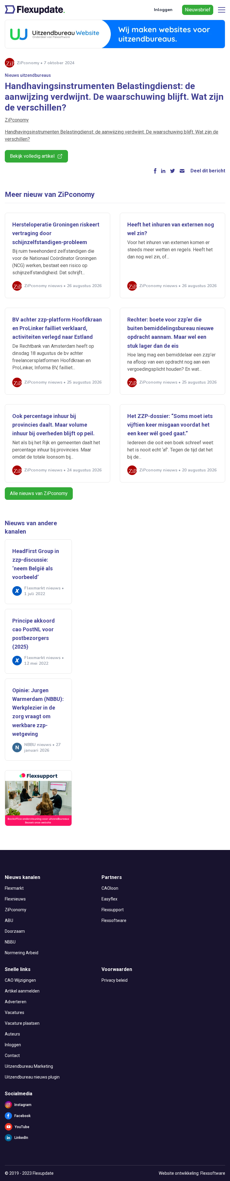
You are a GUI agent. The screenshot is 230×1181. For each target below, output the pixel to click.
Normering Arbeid (21, 952)
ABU (9, 920)
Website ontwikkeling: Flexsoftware (192, 1173)
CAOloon (110, 888)
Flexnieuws (15, 899)
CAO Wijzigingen (20, 980)
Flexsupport (113, 909)
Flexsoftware (114, 920)
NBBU (10, 942)
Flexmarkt (14, 888)
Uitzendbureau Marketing (29, 1066)
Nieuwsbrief (198, 10)
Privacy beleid (115, 980)
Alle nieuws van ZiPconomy (39, 493)
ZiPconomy (17, 120)
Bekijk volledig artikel (32, 156)
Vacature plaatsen (22, 1023)
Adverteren (15, 1001)
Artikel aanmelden (22, 991)
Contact (12, 1055)
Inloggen (163, 10)
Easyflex (109, 899)
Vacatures (14, 1012)
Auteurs (12, 1034)
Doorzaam (15, 931)
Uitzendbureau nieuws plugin (32, 1077)
